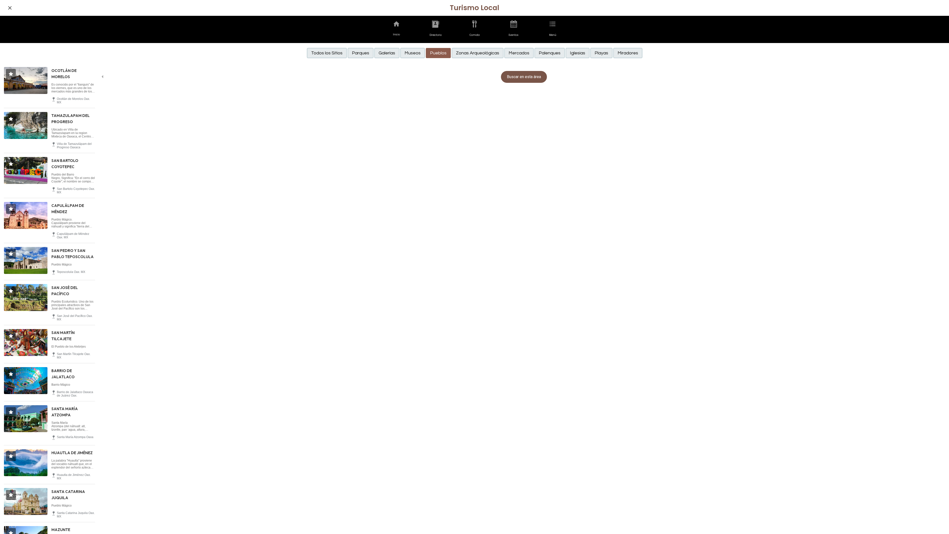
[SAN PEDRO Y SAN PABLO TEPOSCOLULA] (25, 260)
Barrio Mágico (60, 384)
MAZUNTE (60, 529)
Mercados (519, 53)
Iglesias (577, 53)
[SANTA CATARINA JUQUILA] (25, 501)
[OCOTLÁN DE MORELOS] (25, 80)
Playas (601, 53)
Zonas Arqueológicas (477, 53)
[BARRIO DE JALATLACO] (25, 380)
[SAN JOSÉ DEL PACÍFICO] (25, 297)
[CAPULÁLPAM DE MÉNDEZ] (25, 215)
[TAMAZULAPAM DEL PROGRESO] (25, 125)
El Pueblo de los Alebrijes (68, 346)
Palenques (550, 53)
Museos (413, 53)
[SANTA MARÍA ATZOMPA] (25, 418)
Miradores (628, 53)
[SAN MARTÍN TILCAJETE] (25, 342)
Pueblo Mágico (61, 264)
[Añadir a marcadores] (11, 74)
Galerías (387, 53)
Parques (360, 53)
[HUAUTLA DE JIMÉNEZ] (25, 462)
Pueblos (438, 53)
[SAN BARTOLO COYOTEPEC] (25, 170)
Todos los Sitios (327, 53)
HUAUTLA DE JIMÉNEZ (72, 452)
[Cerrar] (10, 8)
